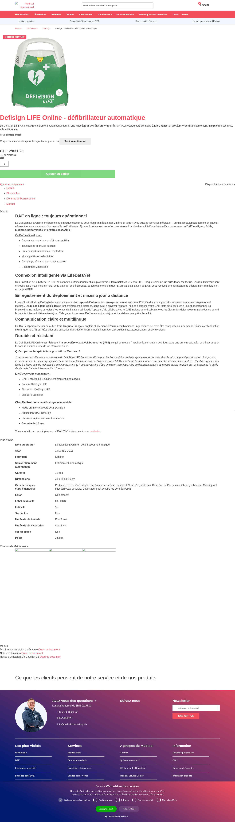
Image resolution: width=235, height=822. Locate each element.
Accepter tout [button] (106, 808)
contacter (95, 431)
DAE (17, 760)
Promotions (21, 752)
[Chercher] (150, 6)
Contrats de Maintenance (20, 198)
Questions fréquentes (183, 768)
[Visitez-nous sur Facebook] (123, 708)
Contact (124, 752)
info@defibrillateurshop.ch (72, 724)
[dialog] (117, 801)
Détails (10, 188)
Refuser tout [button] (129, 808)
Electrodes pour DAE (25, 768)
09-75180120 (64, 718)
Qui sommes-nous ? (130, 760)
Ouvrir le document (49, 649)
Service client (74, 752)
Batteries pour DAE (25, 775)
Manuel (10, 203)
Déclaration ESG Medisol (132, 768)
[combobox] (117, 5)
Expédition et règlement (80, 768)
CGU (174, 760)
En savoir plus (157, 794)
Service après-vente (78, 775)
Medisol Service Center (132, 775)
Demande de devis (77, 760)
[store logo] (24, 5)
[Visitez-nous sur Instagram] (142, 708)
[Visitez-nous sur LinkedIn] (132, 708)
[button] (117, 816)
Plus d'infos (13, 193)
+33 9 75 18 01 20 (67, 711)
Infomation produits (182, 775)
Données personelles (183, 752)
